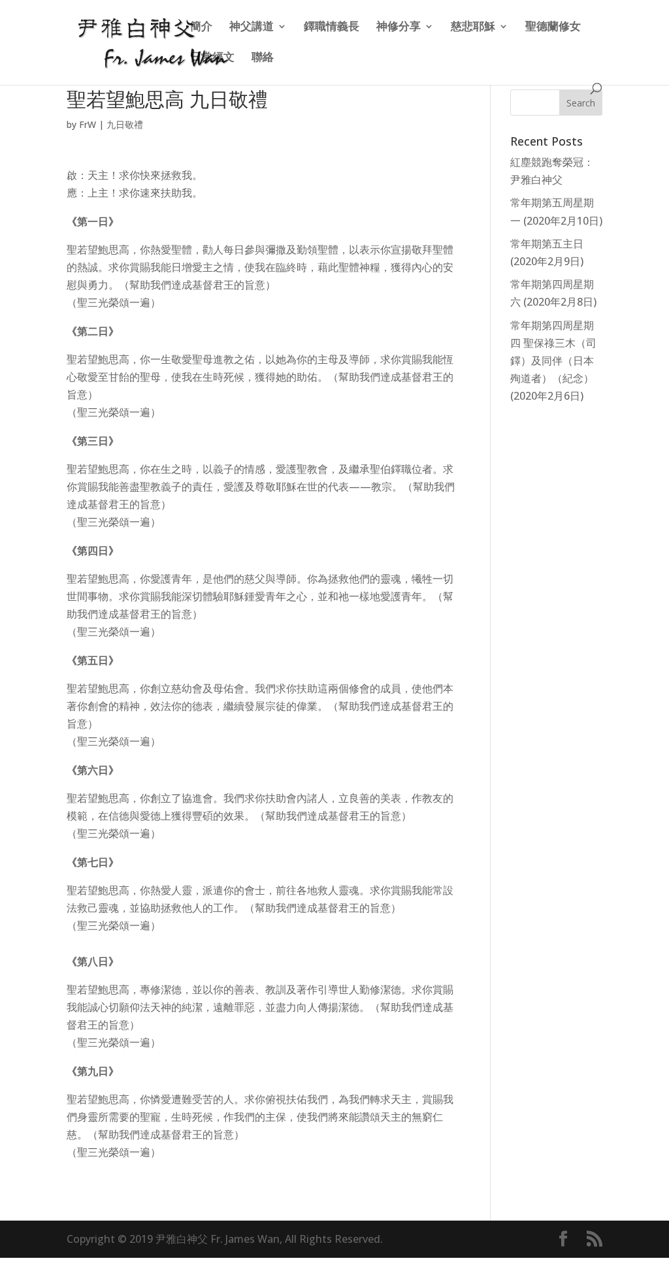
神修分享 (398, 27)
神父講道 (251, 27)
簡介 (201, 27)
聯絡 (263, 58)
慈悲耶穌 (473, 27)
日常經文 (212, 58)
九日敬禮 (124, 124)
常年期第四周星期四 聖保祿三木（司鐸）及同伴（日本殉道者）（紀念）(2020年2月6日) (553, 361)
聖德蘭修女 (553, 27)
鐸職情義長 (331, 27)
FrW (87, 124)
